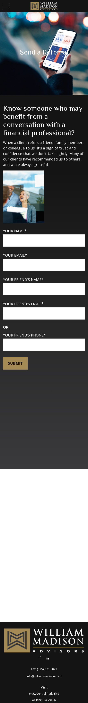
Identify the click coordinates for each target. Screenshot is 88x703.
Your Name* (15, 230)
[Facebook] (40, 658)
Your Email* (15, 255)
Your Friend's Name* (23, 279)
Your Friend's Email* (23, 303)
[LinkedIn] (47, 658)
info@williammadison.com (44, 676)
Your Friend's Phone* (24, 335)
